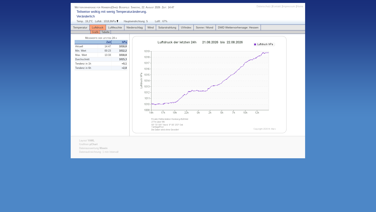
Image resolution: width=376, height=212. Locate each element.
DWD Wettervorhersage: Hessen (238, 27)
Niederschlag (135, 27)
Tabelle (105, 32)
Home (299, 6)
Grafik (95, 32)
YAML (91, 140)
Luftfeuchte (115, 27)
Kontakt (276, 6)
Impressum (288, 6)
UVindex (186, 27)
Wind (150, 27)
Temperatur (80, 27)
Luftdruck (97, 27)
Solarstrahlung (167, 27)
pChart (93, 144)
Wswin (103, 148)
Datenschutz (264, 6)
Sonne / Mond (204, 27)
